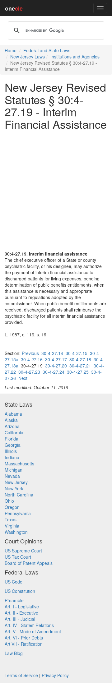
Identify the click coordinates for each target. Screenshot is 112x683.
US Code (13, 582)
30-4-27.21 (80, 365)
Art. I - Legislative (22, 606)
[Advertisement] (56, 190)
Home (10, 50)
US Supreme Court (23, 550)
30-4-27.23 (29, 372)
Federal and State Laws (46, 50)
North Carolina (19, 494)
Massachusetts (19, 463)
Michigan (13, 470)
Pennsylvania (18, 513)
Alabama (13, 414)
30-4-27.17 (56, 359)
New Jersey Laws (27, 56)
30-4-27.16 (32, 359)
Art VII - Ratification (24, 644)
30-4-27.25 (78, 372)
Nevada (12, 476)
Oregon (12, 507)
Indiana (12, 457)
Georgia (13, 445)
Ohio (9, 501)
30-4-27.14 (52, 353)
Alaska (11, 420)
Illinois (11, 451)
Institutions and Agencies (75, 56)
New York (14, 488)
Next (22, 378)
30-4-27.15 (76, 353)
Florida (11, 439)
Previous (30, 353)
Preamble (14, 600)
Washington (16, 532)
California (14, 432)
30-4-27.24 (53, 372)
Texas (10, 519)
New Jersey (16, 482)
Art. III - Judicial (20, 619)
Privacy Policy (55, 675)
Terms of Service (21, 675)
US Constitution (20, 591)
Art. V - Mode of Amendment (33, 631)
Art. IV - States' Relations (29, 625)
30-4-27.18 (80, 359)
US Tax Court (18, 557)
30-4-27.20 (56, 365)
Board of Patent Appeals (29, 563)
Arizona (12, 426)
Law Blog (14, 653)
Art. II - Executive (21, 613)
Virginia (12, 526)
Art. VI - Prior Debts (24, 638)
